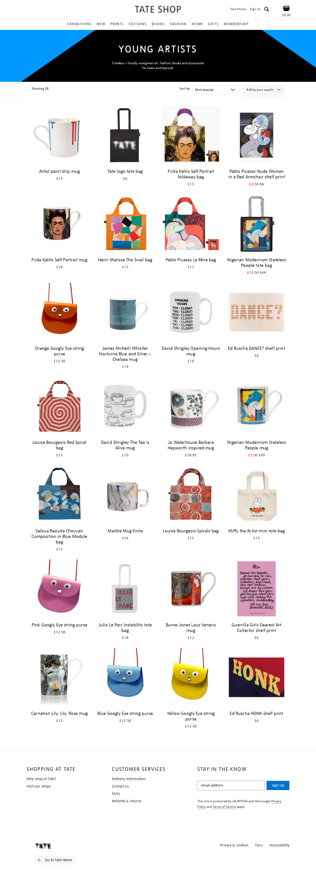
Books (158, 24)
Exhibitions (79, 24)
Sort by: (185, 88)
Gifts (213, 24)
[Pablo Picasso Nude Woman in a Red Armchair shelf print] (256, 136)
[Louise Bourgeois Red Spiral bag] (59, 407)
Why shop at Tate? (41, 779)
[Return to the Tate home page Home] (158, 10)
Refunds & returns (127, 801)
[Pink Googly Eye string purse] (59, 589)
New (101, 24)
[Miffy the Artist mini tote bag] (256, 495)
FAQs (116, 793)
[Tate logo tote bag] (125, 136)
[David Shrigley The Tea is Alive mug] (125, 407)
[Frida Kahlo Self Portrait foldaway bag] (190, 136)
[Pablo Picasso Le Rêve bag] (190, 224)
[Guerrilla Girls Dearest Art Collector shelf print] (256, 589)
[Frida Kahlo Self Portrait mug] (59, 224)
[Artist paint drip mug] (59, 136)
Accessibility (279, 845)
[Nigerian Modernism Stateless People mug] (256, 407)
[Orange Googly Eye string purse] (59, 313)
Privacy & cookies (234, 845)
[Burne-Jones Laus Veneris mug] (190, 589)
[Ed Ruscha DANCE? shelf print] (256, 313)
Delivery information (129, 779)
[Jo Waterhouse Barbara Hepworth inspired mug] (190, 407)
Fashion (178, 24)
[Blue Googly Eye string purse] (125, 678)
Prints (117, 24)
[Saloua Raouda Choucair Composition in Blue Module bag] (59, 495)
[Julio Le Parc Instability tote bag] (125, 589)
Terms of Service (224, 807)
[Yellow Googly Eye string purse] (190, 678)
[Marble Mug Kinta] (125, 495)
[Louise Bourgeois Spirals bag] (190, 495)
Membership (236, 24)
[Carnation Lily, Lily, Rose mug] (59, 678)
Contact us (120, 786)
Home (197, 24)
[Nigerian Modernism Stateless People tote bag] (256, 224)
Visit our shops (39, 786)
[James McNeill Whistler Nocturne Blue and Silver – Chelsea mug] (125, 313)
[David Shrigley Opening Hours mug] (190, 313)
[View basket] (286, 9)
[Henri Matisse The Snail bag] (125, 224)
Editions (138, 24)
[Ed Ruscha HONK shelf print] (256, 678)
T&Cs (259, 845)
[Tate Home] (63, 846)
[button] (266, 10)
